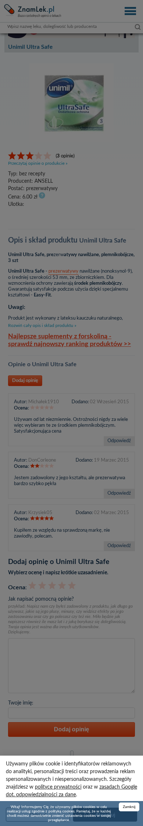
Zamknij (129, 807)
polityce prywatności (58, 787)
